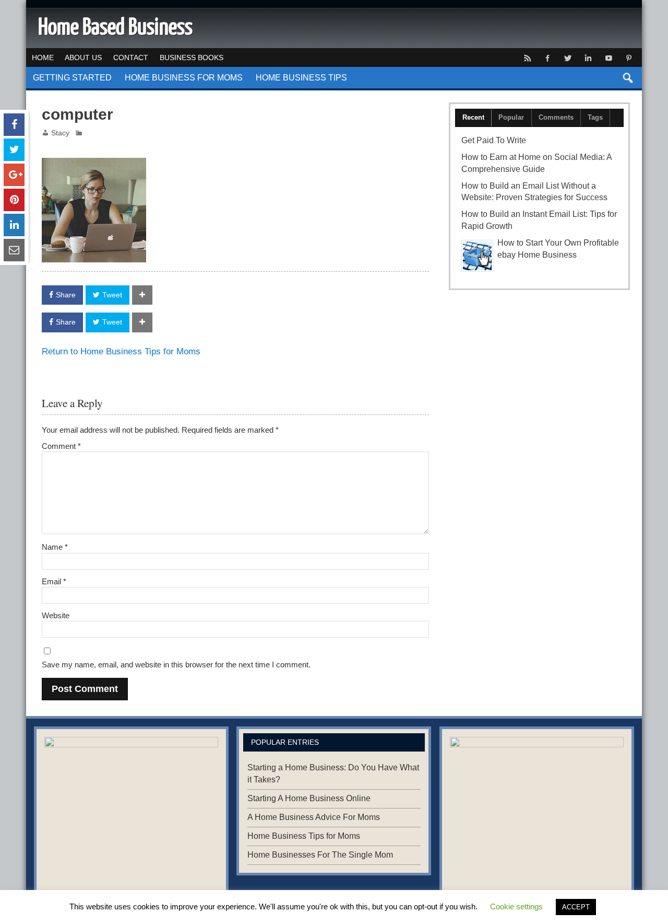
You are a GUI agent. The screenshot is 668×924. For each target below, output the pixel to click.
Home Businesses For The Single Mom (320, 854)
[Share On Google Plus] (14, 175)
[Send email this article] (14, 250)
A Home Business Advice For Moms (313, 817)
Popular (511, 117)
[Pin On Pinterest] (14, 200)
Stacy (60, 133)
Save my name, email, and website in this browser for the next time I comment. (176, 664)
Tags (595, 117)
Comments (556, 117)
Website (55, 615)
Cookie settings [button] (516, 906)
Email (54, 581)
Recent (473, 117)
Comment (61, 446)
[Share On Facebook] (14, 124)
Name (55, 547)
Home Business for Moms (184, 77)
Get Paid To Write (493, 140)
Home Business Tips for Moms (303, 835)
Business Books (191, 57)
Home (43, 57)
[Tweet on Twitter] (14, 149)
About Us (83, 57)
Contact (130, 57)
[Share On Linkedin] (14, 225)
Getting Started (72, 77)
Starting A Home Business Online (309, 798)
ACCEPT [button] (576, 907)
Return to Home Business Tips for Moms (121, 351)
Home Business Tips (301, 77)
